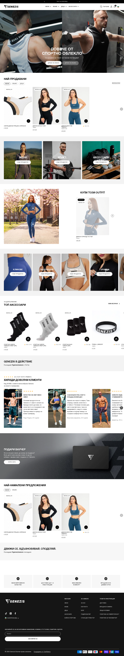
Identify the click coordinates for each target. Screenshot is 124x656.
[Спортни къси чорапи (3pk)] (77, 326)
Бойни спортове (70, 617)
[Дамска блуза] (47, 105)
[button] (118, 6)
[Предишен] (44, 1)
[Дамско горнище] (33, 208)
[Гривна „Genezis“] (106, 326)
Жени (47, 6)
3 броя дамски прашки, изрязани (15, 126)
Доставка (103, 603)
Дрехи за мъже (70, 63)
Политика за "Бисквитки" (108, 617)
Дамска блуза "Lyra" (39, 126)
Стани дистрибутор (87, 617)
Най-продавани (15, 79)
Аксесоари (73, 6)
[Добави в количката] (28, 121)
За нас (83, 603)
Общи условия (105, 610)
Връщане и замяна (106, 606)
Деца (63, 6)
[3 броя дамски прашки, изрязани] (18, 105)
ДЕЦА (22, 83)
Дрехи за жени (53, 63)
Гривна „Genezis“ (97, 344)
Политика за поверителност (109, 614)
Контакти (84, 606)
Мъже (55, 6)
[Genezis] (11, 7)
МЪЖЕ (14, 490)
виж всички (116, 83)
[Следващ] (80, 1)
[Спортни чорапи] (18, 326)
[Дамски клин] (33, 224)
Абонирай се (32, 638)
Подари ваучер (86, 614)
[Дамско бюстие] (75, 105)
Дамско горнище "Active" (84, 236)
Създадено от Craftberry (42, 651)
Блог (82, 610)
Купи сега (12, 462)
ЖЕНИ (7, 490)
